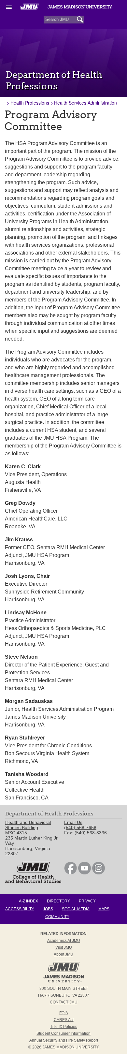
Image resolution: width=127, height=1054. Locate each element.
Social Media (76, 909)
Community (57, 917)
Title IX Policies (63, 1026)
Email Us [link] (73, 822)
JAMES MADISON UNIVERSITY (70, 1047)
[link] (70, 872)
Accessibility (19, 909)
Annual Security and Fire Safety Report (63, 1040)
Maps (103, 909)
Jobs (48, 909)
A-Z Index (28, 901)
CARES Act (64, 1019)
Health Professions (29, 102)
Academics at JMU (63, 940)
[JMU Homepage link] (63, 981)
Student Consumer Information (63, 1033)
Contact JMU (64, 1002)
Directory (58, 901)
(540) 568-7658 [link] (80, 827)
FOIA (63, 1013)
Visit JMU (63, 947)
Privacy (87, 901)
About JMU (63, 954)
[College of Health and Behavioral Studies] (33, 881)
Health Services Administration (85, 102)
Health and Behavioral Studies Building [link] (28, 825)
